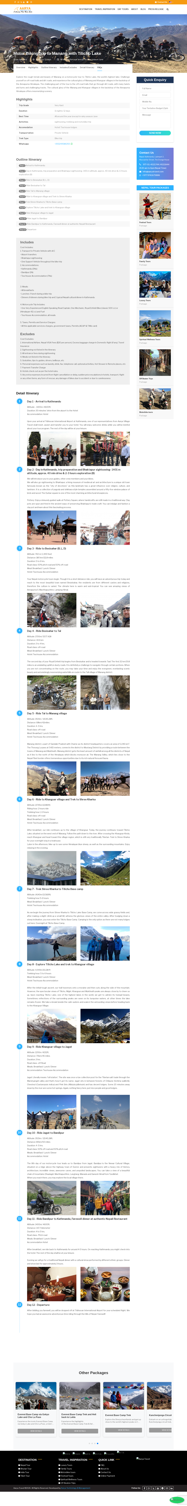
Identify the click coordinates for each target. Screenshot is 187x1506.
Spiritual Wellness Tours (149, 339)
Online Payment (107, 1476)
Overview (20, 67)
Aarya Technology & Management (75, 1488)
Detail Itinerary (87, 67)
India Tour (24, 1472)
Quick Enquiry (155, 80)
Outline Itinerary (49, 67)
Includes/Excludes (68, 67)
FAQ (102, 1465)
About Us (104, 1469)
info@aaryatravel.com (153, 171)
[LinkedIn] (171, 1488)
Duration (23, 111)
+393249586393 (62, 144)
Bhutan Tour (25, 1469)
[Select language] (171, 2)
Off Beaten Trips (146, 379)
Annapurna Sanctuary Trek (32, 1415)
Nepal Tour (25, 1465)
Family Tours (144, 261)
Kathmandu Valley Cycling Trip (77, 1415)
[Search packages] (168, 9)
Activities (23, 122)
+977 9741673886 (151, 175)
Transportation (26, 133)
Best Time (24, 116)
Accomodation (26, 127)
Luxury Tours (145, 300)
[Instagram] (167, 1488)
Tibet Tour (25, 1476)
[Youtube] (158, 1488)
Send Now (155, 133)
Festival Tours (145, 222)
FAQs (99, 67)
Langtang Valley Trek (160, 1414)
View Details (36, 1430)
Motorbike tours (146, 412)
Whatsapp (24, 144)
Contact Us (105, 1472)
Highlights (33, 67)
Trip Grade (24, 105)
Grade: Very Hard (20, 60)
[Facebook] (144, 1488)
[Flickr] (162, 1488)
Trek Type (23, 138)
